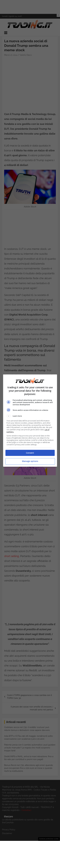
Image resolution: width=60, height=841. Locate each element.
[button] (30, 416)
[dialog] (30, 420)
